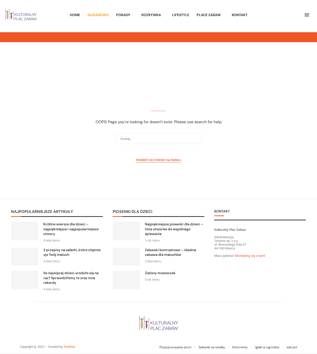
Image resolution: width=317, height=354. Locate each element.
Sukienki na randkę (212, 347)
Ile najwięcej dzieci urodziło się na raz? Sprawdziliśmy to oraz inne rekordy (71, 278)
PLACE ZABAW (209, 15)
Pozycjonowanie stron (175, 347)
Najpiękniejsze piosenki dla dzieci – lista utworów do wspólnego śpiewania (174, 229)
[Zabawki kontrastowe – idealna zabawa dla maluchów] (126, 257)
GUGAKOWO (98, 15)
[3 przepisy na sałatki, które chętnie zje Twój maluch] (24, 257)
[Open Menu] (307, 15)
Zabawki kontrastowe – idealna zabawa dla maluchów (170, 252)
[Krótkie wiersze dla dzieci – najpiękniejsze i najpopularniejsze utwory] (24, 231)
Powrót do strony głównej (158, 160)
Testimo (69, 347)
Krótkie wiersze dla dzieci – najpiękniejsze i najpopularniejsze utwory (71, 229)
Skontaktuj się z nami (249, 256)
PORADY (123, 15)
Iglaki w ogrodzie (267, 347)
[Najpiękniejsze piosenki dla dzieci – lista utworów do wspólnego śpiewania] (126, 231)
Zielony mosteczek (160, 273)
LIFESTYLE (180, 15)
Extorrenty (240, 347)
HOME (75, 15)
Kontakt (239, 15)
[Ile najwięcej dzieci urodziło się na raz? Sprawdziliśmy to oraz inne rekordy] (24, 280)
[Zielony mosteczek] (126, 280)
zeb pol (292, 347)
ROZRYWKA (151, 15)
